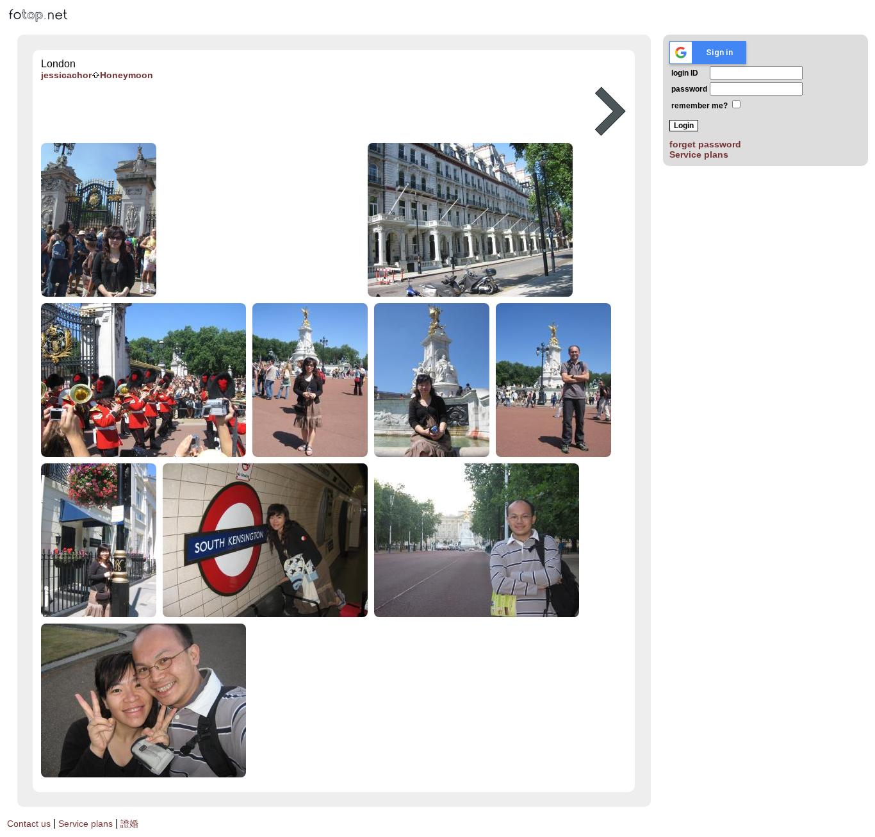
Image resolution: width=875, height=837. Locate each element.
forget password (705, 144)
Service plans (698, 154)
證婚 (129, 823)
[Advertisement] (315, 111)
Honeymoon (126, 75)
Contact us (29, 823)
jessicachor (66, 75)
